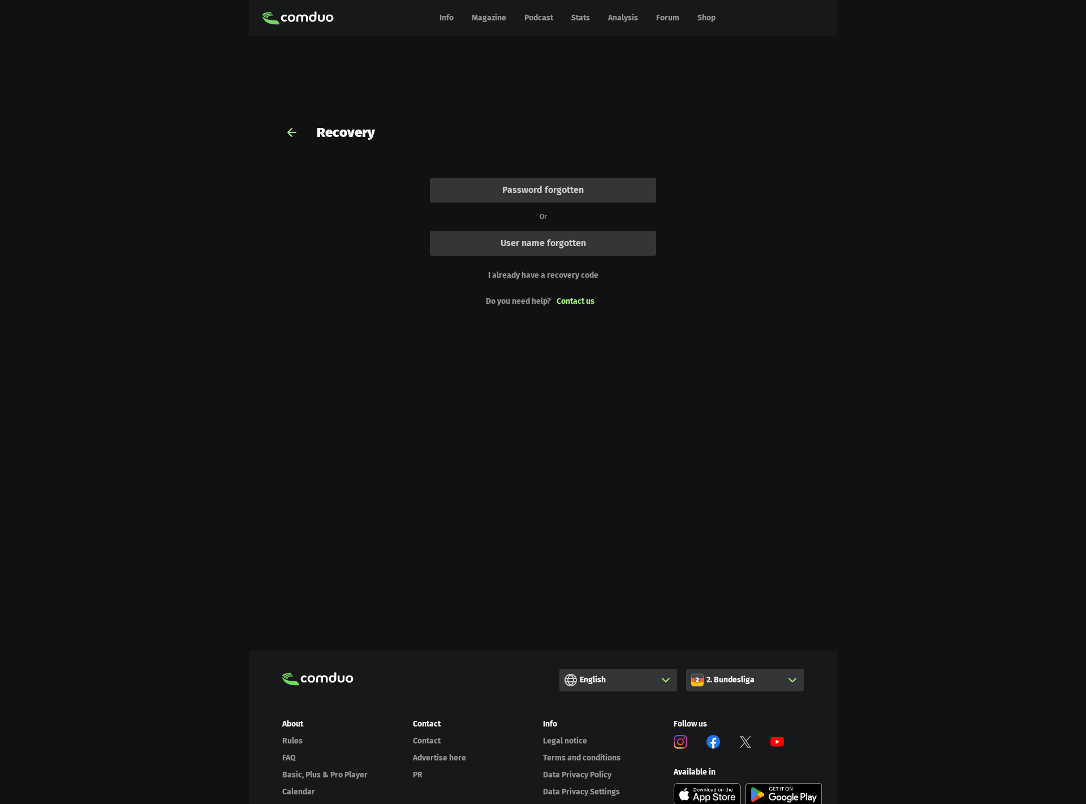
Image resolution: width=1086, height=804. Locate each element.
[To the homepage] (298, 18)
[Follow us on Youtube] (777, 744)
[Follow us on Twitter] (745, 744)
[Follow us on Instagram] (680, 744)
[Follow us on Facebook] (713, 744)
